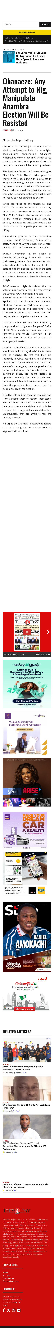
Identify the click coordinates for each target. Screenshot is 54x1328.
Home (5, 1272)
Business (7, 1064)
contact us (16, 1302)
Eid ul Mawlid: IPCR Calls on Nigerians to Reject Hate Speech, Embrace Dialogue (31, 57)
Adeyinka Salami (21, 1073)
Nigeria (6, 1103)
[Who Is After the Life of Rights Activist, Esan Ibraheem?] (27, 1088)
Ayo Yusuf (16, 1111)
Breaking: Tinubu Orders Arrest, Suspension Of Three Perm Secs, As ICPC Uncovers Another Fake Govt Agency (27, 38)
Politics (7, 130)
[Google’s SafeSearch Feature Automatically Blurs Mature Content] (27, 1168)
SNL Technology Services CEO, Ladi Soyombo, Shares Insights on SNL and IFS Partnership (24, 1146)
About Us (6, 1275)
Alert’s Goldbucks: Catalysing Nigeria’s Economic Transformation (23, 1068)
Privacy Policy (8, 1278)
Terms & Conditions (11, 1281)
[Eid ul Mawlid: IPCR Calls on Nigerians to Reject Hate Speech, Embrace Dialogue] (9, 57)
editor (15, 1152)
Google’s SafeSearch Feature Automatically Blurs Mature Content (25, 1185)
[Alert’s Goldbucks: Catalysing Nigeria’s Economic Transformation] (27, 1050)
